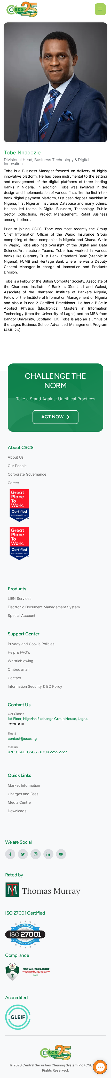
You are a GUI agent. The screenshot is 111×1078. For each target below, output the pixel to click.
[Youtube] (61, 854)
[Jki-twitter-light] (23, 854)
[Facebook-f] (10, 854)
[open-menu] (100, 9)
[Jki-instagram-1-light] (35, 854)
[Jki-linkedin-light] (48, 854)
